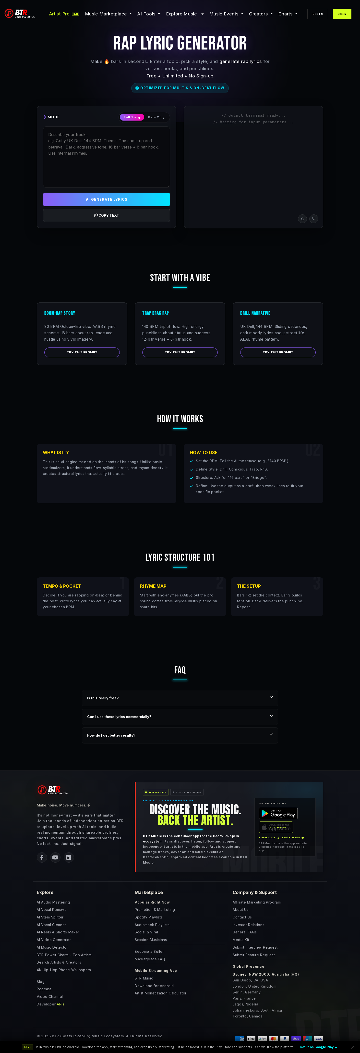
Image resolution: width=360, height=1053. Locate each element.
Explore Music (181, 13)
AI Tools (146, 13)
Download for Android (154, 986)
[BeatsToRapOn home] (54, 790)
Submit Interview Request (255, 947)
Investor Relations (248, 925)
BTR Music (144, 978)
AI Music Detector (52, 947)
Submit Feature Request (254, 955)
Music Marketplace (106, 13)
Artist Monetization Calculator (161, 993)
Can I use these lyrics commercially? (119, 717)
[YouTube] (55, 857)
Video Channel (50, 996)
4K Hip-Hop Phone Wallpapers (64, 970)
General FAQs (245, 932)
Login (317, 14)
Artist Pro (63, 13)
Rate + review (291, 837)
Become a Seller (149, 951)
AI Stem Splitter (50, 917)
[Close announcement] (352, 1047)
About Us (241, 909)
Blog (41, 981)
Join (342, 14)
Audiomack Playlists (152, 925)
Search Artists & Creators (59, 962)
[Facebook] (42, 857)
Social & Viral (146, 932)
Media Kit (241, 940)
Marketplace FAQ (150, 959)
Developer (50, 1004)
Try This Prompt (82, 352)
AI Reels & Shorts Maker (58, 932)
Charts (286, 13)
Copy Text (108, 215)
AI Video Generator (54, 940)
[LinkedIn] (69, 857)
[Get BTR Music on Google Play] (278, 813)
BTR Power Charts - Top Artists (64, 955)
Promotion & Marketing (155, 909)
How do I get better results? (111, 735)
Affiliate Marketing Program (257, 902)
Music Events (224, 13)
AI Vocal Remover (52, 909)
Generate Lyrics (109, 199)
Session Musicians (151, 940)
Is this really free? (103, 698)
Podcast (44, 989)
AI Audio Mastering (53, 902)
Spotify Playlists (149, 917)
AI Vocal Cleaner (51, 925)
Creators (259, 13)
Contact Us (242, 917)
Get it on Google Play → (319, 1047)
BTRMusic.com (267, 837)
